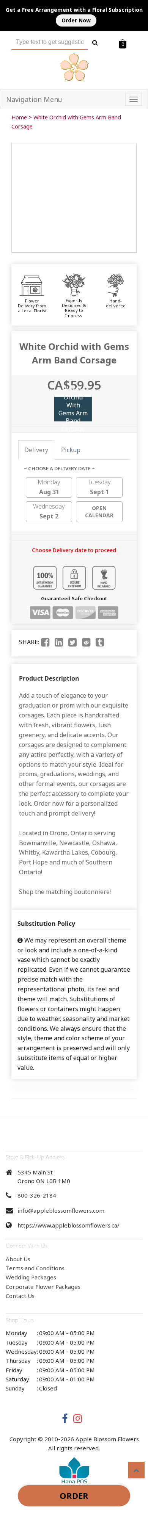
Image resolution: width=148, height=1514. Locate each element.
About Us (18, 1259)
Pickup (70, 450)
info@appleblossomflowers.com (60, 1210)
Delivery (36, 450)
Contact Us (20, 1296)
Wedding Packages (31, 1277)
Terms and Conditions (35, 1268)
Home (19, 117)
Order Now (76, 20)
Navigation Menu (34, 99)
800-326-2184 (36, 1195)
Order (74, 1495)
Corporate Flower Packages (43, 1286)
